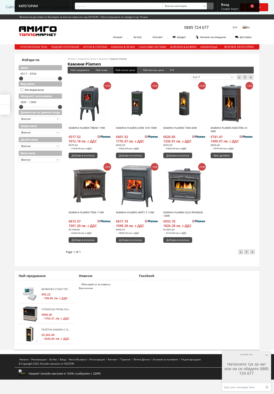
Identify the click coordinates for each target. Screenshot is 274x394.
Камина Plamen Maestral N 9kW (229, 129)
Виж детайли (222, 155)
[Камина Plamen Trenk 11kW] (89, 103)
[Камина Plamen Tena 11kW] (90, 186)
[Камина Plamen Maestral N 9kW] (231, 103)
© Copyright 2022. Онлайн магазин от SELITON (46, 363)
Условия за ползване (165, 359)
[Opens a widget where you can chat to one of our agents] (246, 371)
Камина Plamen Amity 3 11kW (135, 212)
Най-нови (102, 70)
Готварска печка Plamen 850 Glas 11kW (56, 309)
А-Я (172, 70)
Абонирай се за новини (95, 284)
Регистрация (97, 359)
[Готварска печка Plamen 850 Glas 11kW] (30, 313)
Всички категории (239, 47)
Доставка (245, 37)
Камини (103, 58)
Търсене (125, 359)
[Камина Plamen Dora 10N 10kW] (137, 103)
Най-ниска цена (125, 70)
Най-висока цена (153, 70)
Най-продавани (80, 70)
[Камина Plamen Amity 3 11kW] (137, 186)
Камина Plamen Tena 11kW (86, 212)
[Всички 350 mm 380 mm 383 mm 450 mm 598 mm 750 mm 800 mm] (39, 132)
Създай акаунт (230, 8)
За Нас (137, 37)
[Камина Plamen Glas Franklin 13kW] (184, 186)
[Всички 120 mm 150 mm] (39, 118)
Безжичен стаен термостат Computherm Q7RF (56, 289)
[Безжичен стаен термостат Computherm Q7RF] (30, 293)
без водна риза (34, 90)
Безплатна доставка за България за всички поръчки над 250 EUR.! (60, 17)
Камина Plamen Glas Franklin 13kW (183, 214)
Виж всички (86, 288)
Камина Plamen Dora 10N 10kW (136, 128)
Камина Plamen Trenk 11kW (87, 128)
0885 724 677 (196, 27)
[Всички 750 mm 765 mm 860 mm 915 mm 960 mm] (39, 159)
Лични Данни (141, 359)
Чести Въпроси (78, 359)
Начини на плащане (213, 37)
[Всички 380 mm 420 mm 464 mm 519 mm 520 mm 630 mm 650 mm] (39, 146)
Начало (118, 37)
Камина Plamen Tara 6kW (180, 128)
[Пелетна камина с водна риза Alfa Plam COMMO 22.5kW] (30, 334)
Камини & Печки (87, 58)
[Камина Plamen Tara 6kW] (184, 103)
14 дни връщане (191, 359)
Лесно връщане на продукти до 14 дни (124, 17)
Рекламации (38, 359)
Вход (225, 4)
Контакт (158, 37)
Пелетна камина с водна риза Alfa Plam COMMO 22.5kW (56, 329)
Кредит (181, 37)
